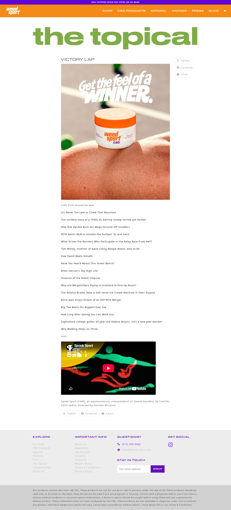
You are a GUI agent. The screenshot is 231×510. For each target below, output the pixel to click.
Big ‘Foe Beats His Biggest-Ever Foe (83, 307)
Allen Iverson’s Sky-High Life (79, 270)
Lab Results (82, 452)
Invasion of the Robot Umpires (80, 278)
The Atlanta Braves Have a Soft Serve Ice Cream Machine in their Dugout (108, 292)
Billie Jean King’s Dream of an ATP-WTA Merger (91, 299)
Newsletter (82, 448)
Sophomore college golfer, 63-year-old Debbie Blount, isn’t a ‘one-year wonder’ (112, 321)
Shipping (81, 459)
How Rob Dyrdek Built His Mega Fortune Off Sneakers (95, 227)
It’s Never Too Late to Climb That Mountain (88, 212)
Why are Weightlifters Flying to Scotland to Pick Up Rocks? (98, 285)
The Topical (40, 463)
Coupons (80, 455)
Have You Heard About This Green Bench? (88, 263)
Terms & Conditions (87, 467)
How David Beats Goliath (77, 256)
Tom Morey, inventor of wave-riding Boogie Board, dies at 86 (100, 248)
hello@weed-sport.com (136, 449)
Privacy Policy (83, 471)
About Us (38, 471)
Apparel (38, 452)
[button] (224, 11)
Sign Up (157, 468)
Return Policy (83, 463)
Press (36, 459)
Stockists (38, 455)
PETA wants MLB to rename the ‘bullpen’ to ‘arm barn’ (95, 234)
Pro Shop (38, 444)
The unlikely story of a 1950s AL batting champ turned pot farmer (103, 219)
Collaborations (42, 467)
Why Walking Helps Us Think (79, 329)
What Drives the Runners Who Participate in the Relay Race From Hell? (106, 241)
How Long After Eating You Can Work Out (87, 314)
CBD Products (41, 448)
